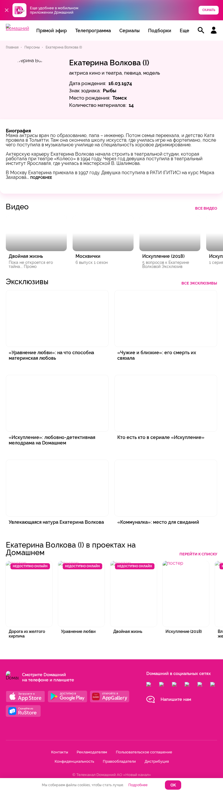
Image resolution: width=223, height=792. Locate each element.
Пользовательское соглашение (144, 752)
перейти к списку (198, 554)
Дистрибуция (157, 761)
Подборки (159, 30)
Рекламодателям (92, 752)
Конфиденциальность (74, 761)
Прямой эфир (51, 30)
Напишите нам (176, 699)
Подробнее (41, 178)
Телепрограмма (93, 30)
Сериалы (129, 30)
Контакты (59, 752)
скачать (208, 10)
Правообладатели (119, 761)
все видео (206, 208)
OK (173, 785)
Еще (184, 30)
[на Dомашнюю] (17, 28)
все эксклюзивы (199, 283)
